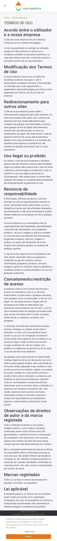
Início (6, 17)
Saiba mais (30, 532)
